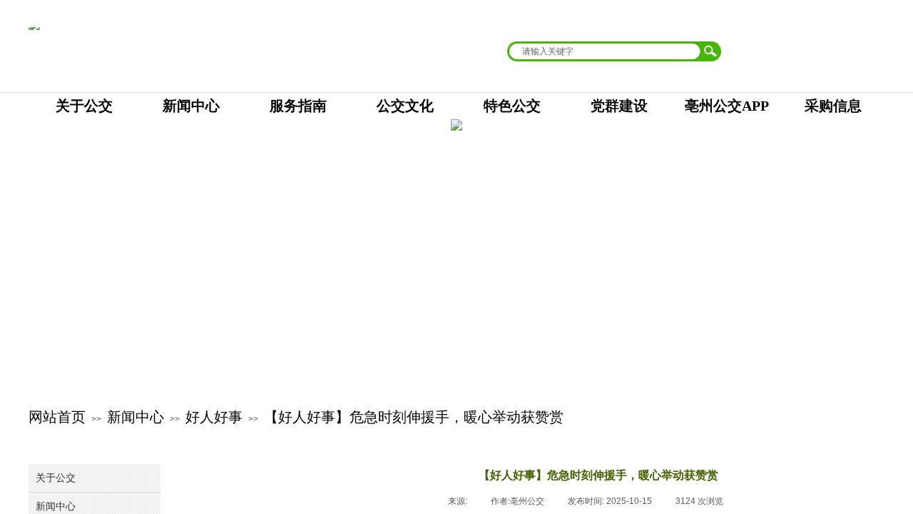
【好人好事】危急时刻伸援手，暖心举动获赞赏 (413, 417)
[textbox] (605, 51)
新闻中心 (135, 417)
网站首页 (57, 417)
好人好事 (214, 417)
